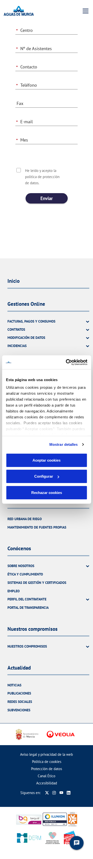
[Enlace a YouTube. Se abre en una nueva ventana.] (61, 792)
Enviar (46, 198)
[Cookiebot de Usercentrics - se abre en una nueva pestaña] (66, 362)
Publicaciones (19, 693)
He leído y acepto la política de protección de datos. (42, 176)
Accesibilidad (46, 783)
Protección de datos (46, 768)
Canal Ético (46, 776)
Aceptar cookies (46, 460)
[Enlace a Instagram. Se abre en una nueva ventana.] (54, 792)
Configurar (43, 476)
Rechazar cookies (46, 492)
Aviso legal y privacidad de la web (46, 754)
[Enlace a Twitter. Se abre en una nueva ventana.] (47, 792)
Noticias (14, 685)
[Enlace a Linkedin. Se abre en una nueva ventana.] (68, 792)
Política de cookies (46, 761)
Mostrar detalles (63, 444)
